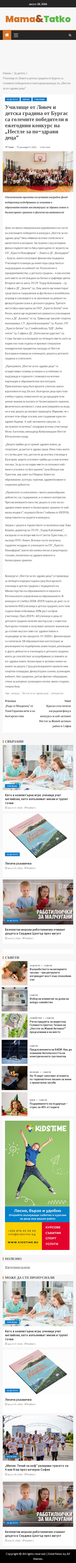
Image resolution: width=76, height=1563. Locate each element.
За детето (12, 99)
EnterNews (55, 1553)
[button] (15, 35)
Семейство (36, 1018)
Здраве (26, 99)
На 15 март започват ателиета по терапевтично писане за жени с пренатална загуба (50, 1079)
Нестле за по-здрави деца (35, 693)
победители (57, 693)
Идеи (33, 1100)
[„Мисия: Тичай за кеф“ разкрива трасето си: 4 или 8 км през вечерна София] (38, 1438)
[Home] (7, 35)
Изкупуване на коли (17, 1267)
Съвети (48, 965)
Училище (39, 99)
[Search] (70, 35)
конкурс (15, 693)
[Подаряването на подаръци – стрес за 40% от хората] (14, 1104)
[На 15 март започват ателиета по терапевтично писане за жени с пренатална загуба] (14, 1078)
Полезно (34, 1072)
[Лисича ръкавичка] (38, 835)
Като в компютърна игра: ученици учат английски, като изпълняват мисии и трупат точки (36, 799)
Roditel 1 (31, 807)
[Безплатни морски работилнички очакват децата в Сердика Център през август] (38, 902)
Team (11, 147)
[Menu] (15, 35)
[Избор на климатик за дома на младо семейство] (14, 999)
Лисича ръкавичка (18, 863)
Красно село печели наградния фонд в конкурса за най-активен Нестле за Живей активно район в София (55, 713)
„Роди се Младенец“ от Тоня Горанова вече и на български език (20, 708)
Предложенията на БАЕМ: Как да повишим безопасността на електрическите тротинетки (51, 1053)
